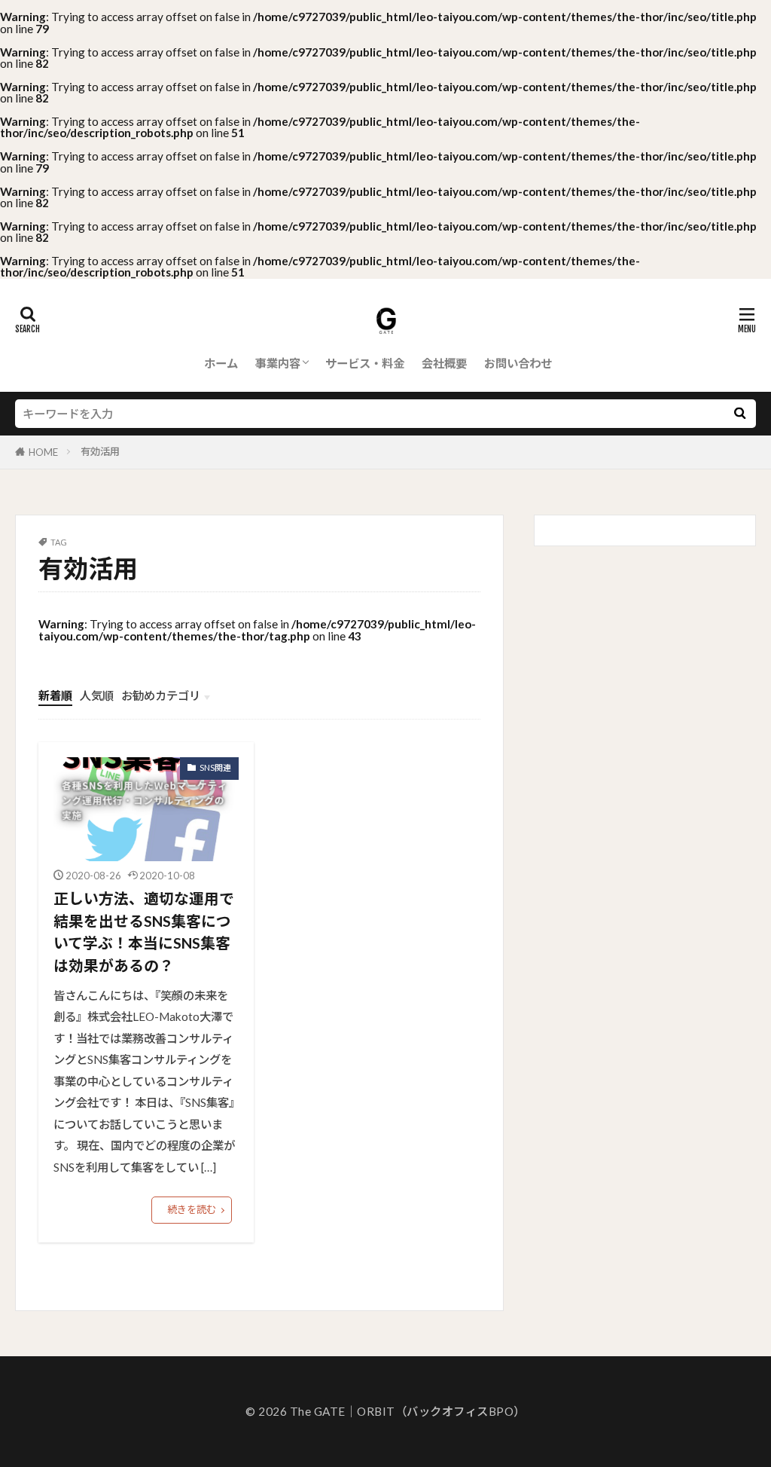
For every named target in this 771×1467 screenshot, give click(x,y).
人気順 (97, 695)
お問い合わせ (518, 363)
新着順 (55, 695)
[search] (739, 413)
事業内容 (277, 363)
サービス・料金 (364, 363)
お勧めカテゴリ (160, 695)
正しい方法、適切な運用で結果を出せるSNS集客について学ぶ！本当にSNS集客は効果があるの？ (143, 931)
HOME (43, 452)
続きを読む (191, 1209)
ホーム (221, 363)
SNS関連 (215, 767)
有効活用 (100, 451)
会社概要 (444, 363)
